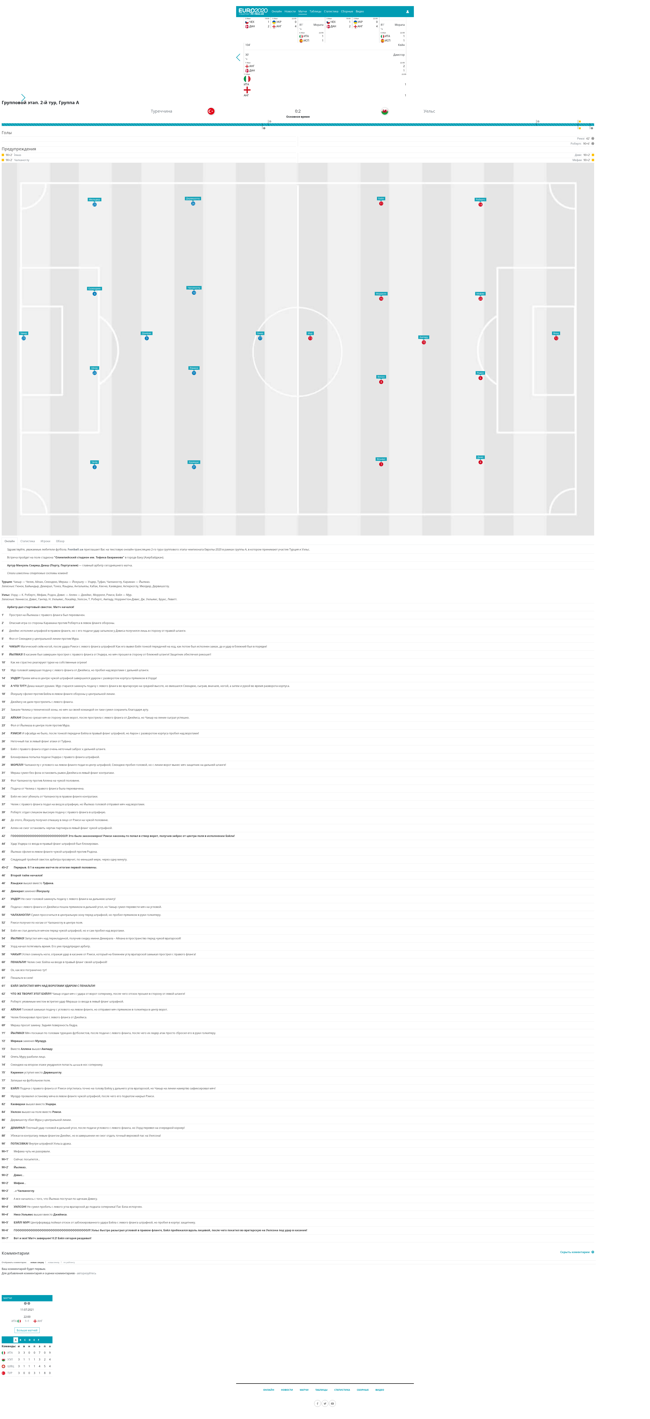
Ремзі (580, 138)
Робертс (576, 143)
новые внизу (53, 1262)
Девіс (578, 155)
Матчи (302, 11)
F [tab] (38, 1339)
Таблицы (315, 11)
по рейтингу (69, 1262)
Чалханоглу (21, 160)
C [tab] (25, 1339)
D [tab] (29, 1339)
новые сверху (37, 1262)
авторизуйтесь (86, 1273)
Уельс (429, 111)
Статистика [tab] (27, 541)
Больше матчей (27, 1330)
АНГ (39, 1321)
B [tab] (20, 1339)
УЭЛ (10, 1359)
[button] (238, 57)
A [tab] (16, 1339)
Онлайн (277, 11)
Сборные (347, 11)
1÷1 (27, 1321)
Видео (360, 11)
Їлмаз (17, 155)
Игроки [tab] (45, 541)
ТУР (9, 1373)
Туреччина (161, 111)
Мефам (577, 160)
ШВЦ (10, 1366)
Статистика (331, 11)
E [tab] (34, 1339)
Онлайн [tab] (10, 541)
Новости (290, 11)
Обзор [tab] (60, 541)
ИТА (14, 1321)
